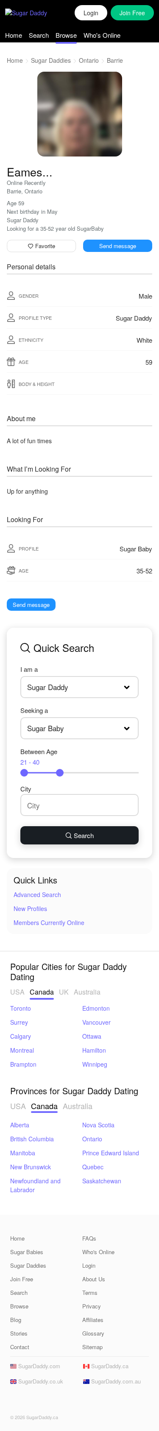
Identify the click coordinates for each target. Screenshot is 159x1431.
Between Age (38, 756)
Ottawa (91, 1036)
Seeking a (34, 710)
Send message (117, 246)
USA (17, 992)
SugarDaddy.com (38, 1366)
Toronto (20, 1008)
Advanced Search (37, 894)
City (25, 788)
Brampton (23, 1064)
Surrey (19, 1022)
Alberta (19, 1125)
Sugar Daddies (51, 60)
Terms (90, 1292)
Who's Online (102, 35)
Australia (87, 992)
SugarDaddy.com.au (115, 1381)
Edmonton (96, 1008)
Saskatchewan (101, 1181)
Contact (19, 1347)
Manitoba (22, 1153)
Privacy (91, 1306)
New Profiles (30, 908)
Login (91, 12)
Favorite (44, 246)
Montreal (22, 1050)
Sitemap (92, 1347)
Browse (66, 35)
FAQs (89, 1238)
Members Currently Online (49, 922)
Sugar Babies (26, 1252)
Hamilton (94, 1050)
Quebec (92, 1167)
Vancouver (96, 1022)
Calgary (20, 1036)
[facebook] (15, 1401)
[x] (28, 1401)
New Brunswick (30, 1167)
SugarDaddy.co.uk (40, 1381)
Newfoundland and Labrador (35, 1185)
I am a (29, 669)
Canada (42, 992)
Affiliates (92, 1320)
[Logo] (34, 12)
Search (39, 35)
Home (13, 35)
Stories (19, 1333)
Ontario (89, 60)
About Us (93, 1279)
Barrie (115, 60)
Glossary (93, 1333)
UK (64, 992)
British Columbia (32, 1139)
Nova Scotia (98, 1125)
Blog (15, 1320)
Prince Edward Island (110, 1153)
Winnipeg (94, 1064)
